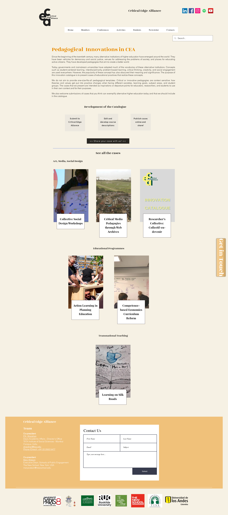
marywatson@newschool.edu (37, 467)
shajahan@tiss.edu (32, 446)
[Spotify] (204, 10)
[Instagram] (197, 10)
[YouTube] (210, 10)
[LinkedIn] (184, 10)
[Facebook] (191, 10)
